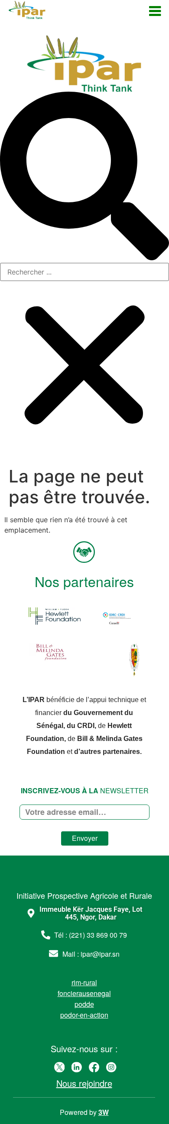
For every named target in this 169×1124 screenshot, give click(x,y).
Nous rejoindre (84, 1083)
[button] (84, 177)
